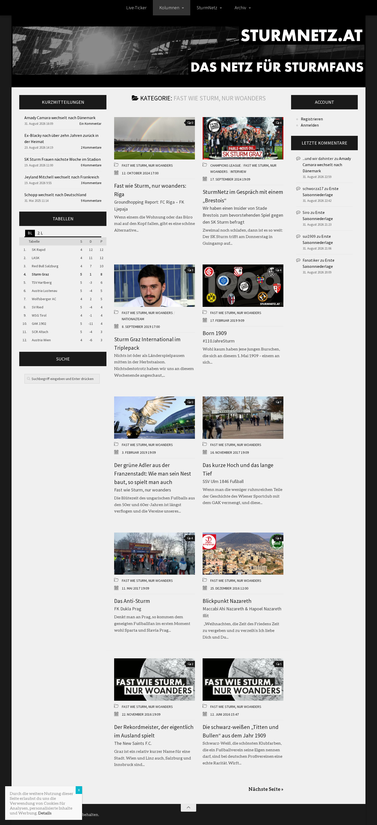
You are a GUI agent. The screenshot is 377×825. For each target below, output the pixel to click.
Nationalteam (133, 319)
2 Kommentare (91, 147)
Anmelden (310, 125)
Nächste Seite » (266, 789)
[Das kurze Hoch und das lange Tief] (243, 417)
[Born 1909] (243, 285)
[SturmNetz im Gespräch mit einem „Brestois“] (243, 138)
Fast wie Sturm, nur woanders (147, 165)
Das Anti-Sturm (132, 600)
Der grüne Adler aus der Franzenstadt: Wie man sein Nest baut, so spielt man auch (152, 473)
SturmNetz (207, 8)
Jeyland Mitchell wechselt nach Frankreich (61, 176)
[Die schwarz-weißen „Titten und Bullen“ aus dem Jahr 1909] (243, 679)
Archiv (240, 8)
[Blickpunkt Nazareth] (243, 554)
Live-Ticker (136, 8)
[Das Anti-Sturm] (154, 554)
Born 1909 (215, 333)
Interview (238, 171)
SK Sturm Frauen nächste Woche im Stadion (62, 159)
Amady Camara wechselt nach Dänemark (59, 117)
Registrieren (312, 118)
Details (45, 812)
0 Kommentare (91, 165)
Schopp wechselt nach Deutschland (55, 194)
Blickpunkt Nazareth (227, 600)
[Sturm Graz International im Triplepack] (154, 285)
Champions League (225, 165)
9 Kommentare (91, 200)
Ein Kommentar (90, 123)
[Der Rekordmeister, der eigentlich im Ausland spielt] (154, 679)
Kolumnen (169, 8)
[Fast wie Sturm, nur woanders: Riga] (154, 138)
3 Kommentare (91, 183)
